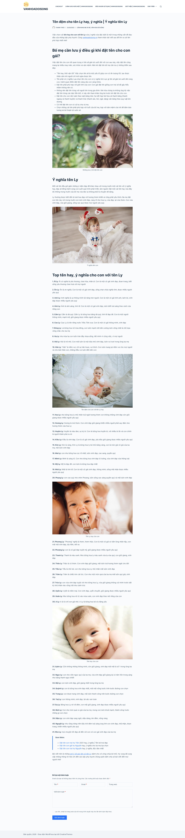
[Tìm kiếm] (161, 6)
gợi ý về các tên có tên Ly (80, 754)
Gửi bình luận (59, 818)
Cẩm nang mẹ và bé (83, 27)
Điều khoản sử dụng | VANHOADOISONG (109, 6)
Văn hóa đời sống (97, 27)
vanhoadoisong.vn (90, 37)
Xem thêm (151, 6)
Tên (56, 784)
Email (84, 784)
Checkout (59, 6)
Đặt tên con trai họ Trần (69, 743)
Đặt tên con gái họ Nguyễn (70, 745)
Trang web (113, 784)
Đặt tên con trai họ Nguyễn (71, 748)
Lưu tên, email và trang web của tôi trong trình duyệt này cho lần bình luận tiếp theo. (83, 811)
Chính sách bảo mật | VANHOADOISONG (79, 6)
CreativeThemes (66, 834)
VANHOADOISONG (35, 9)
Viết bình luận (60, 792)
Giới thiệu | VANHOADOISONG (135, 6)
